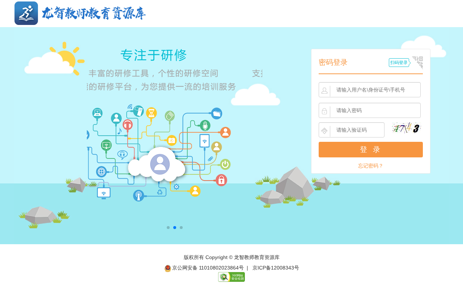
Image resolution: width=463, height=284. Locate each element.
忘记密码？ (370, 166)
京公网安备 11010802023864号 (208, 268)
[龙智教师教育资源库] (80, 12)
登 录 (371, 149)
